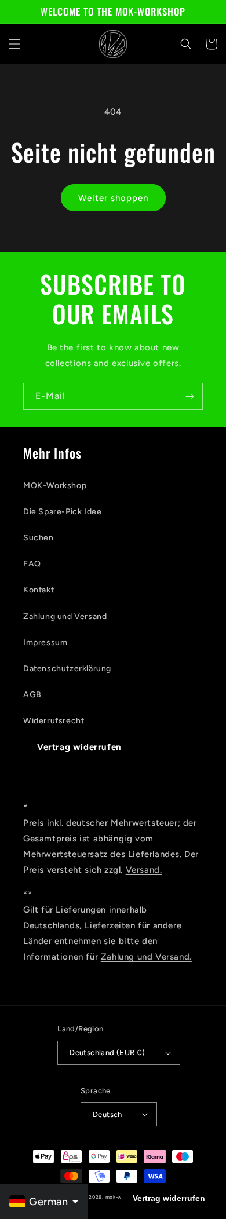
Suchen (38, 538)
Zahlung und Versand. (146, 956)
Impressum (45, 642)
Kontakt (38, 590)
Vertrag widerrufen (79, 747)
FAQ (32, 564)
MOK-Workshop (54, 485)
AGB (32, 695)
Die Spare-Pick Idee (62, 512)
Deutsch (107, 1114)
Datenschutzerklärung (67, 668)
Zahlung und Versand (65, 616)
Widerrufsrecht (53, 721)
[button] (14, 44)
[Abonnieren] (189, 396)
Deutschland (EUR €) (107, 1052)
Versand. (144, 870)
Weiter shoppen (113, 198)
